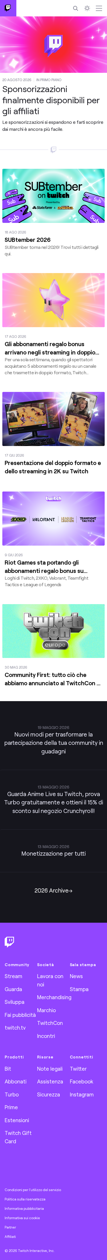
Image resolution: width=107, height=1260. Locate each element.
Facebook (81, 1081)
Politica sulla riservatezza (25, 1199)
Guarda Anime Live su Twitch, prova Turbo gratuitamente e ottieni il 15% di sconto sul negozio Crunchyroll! (53, 802)
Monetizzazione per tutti (53, 853)
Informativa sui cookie (22, 1218)
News (76, 976)
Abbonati (15, 1081)
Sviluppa (14, 1002)
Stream (13, 976)
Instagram (82, 1094)
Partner (10, 1227)
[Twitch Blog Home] (8, 8)
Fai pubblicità (20, 1015)
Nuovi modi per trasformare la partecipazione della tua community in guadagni (53, 743)
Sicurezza (48, 1094)
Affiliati (10, 1237)
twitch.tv (15, 1027)
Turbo (12, 1094)
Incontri (46, 1036)
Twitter (78, 1068)
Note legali (50, 1068)
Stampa (79, 989)
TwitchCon (50, 1023)
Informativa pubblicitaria (24, 1208)
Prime (11, 1107)
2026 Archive (52, 890)
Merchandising (54, 997)
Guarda (13, 989)
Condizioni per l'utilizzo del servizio (33, 1190)
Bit (8, 1068)
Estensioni (17, 1120)
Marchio (46, 1010)
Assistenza (50, 1081)
